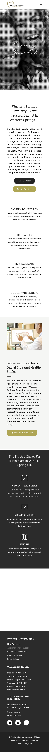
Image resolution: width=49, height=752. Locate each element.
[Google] (19, 722)
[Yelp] (27, 722)
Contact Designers (24, 744)
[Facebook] (10, 722)
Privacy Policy (24, 740)
